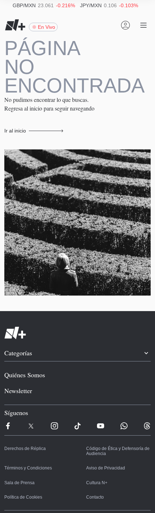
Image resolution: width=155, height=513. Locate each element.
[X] (31, 408)
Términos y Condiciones (26, 451)
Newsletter (18, 373)
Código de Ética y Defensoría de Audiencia (115, 434)
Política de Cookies (21, 480)
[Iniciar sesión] (125, 25)
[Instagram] (54, 408)
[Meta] (8, 408)
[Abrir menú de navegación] (143, 25)
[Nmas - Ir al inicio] (15, 25)
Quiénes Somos (23, 356)
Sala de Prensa (18, 466)
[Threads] (147, 408)
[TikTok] (77, 408)
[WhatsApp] (124, 408)
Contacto (94, 480)
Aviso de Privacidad (104, 451)
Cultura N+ (96, 466)
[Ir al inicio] (77, 314)
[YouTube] (100, 408)
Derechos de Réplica (23, 432)
